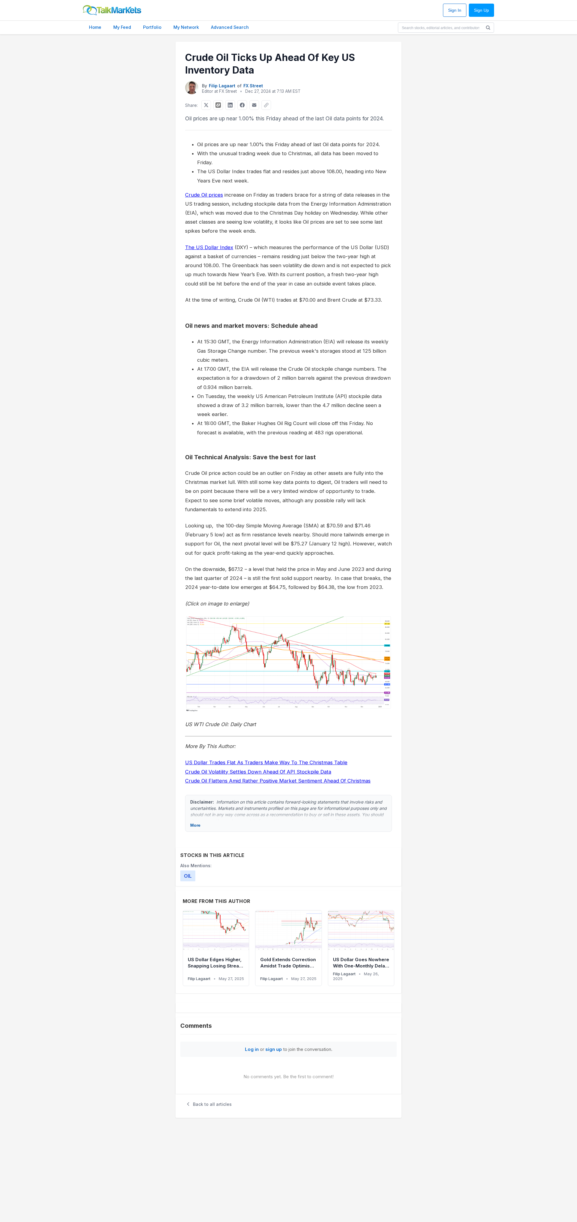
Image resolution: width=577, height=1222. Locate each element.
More (195, 825)
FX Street (253, 85)
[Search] (488, 27)
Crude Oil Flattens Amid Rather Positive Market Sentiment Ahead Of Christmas (278, 781)
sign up (273, 1049)
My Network (186, 27)
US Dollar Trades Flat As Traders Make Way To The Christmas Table (266, 762)
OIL (188, 876)
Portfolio (152, 27)
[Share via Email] (254, 105)
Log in (252, 1049)
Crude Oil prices (204, 195)
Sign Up (481, 10)
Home (95, 27)
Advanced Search (230, 27)
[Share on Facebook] (242, 105)
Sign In (454, 10)
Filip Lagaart (222, 85)
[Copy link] (266, 105)
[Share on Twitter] (206, 105)
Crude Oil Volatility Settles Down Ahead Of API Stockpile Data (258, 772)
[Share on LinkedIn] (230, 105)
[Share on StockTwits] (218, 105)
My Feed (122, 27)
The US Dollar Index (209, 247)
